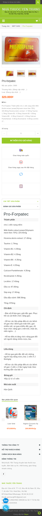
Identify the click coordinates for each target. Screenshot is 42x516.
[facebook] (3, 474)
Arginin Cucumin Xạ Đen (30, 424)
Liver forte (11, 424)
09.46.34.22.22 (27, 494)
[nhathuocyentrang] (21, 11)
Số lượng (5, 128)
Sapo (26, 514)
